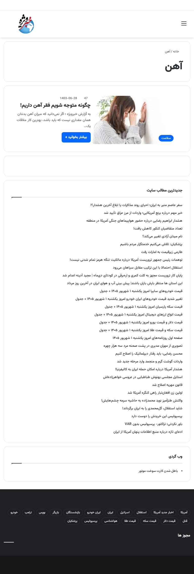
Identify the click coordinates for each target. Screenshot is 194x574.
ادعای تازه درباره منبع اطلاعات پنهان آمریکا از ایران (147, 432)
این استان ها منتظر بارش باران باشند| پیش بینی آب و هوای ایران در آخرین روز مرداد (124, 283)
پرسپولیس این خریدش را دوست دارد (156, 416)
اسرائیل (125, 512)
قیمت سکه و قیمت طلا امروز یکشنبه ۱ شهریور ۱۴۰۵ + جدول (140, 330)
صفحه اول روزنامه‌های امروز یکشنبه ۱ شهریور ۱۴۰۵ (147, 338)
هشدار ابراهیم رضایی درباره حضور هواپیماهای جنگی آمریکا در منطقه (134, 220)
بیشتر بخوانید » (76, 137)
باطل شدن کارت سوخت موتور (158, 471)
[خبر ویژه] (26, 24)
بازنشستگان (73, 512)
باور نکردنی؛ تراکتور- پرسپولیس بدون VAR (153, 424)
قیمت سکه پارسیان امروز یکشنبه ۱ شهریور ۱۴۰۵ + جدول (143, 306)
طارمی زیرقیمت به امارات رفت (161, 252)
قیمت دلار (169, 521)
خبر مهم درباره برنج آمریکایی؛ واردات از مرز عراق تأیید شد (143, 213)
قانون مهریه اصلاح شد (167, 385)
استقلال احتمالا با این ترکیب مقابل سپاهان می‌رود (147, 267)
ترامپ (28, 512)
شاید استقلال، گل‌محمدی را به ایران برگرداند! (152, 408)
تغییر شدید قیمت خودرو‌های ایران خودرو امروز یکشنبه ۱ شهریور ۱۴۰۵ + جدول (129, 299)
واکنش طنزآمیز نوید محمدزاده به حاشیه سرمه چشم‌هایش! (141, 400)
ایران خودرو (94, 512)
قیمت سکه (149, 521)
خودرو (14, 512)
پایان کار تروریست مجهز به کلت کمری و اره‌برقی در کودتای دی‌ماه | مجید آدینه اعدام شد (122, 275)
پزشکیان (72, 521)
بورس (42, 512)
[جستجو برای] (10, 26)
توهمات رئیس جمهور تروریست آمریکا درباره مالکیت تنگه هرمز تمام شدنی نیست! (126, 260)
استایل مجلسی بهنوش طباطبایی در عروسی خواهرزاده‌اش (142, 377)
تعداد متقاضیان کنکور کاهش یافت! (157, 228)
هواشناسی (110, 521)
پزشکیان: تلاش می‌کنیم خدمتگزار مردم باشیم (151, 244)
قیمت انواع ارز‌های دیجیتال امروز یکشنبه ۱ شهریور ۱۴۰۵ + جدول (138, 314)
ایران (110, 512)
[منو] (183, 26)
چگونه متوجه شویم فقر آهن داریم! (55, 105)
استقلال (142, 512)
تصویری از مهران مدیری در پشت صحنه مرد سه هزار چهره (143, 346)
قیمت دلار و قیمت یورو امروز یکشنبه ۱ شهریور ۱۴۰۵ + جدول (140, 322)
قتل (185, 521)
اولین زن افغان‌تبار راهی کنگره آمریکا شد (155, 392)
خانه (176, 51)
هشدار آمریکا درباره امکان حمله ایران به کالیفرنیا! (148, 369)
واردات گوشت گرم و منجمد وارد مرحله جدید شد (149, 361)
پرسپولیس (90, 521)
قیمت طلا (130, 521)
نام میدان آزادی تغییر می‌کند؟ (162, 236)
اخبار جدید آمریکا (164, 512)
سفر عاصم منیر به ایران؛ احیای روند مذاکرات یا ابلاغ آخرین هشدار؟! (136, 205)
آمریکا (184, 512)
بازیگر (56, 512)
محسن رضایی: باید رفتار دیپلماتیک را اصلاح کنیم (148, 353)
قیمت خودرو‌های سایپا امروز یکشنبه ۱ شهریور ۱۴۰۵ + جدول (141, 291)
